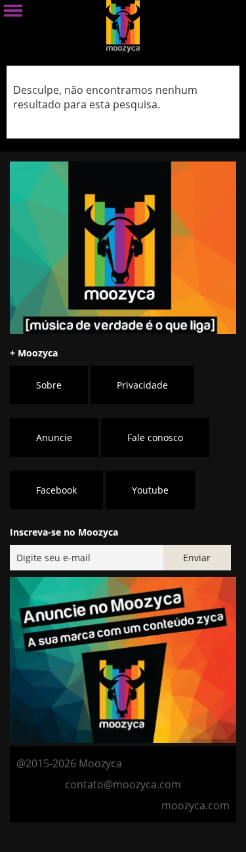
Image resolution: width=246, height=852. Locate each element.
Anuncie (54, 437)
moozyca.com (195, 805)
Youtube (150, 490)
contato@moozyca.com (123, 784)
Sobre (49, 385)
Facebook (56, 490)
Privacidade (142, 385)
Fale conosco (155, 437)
